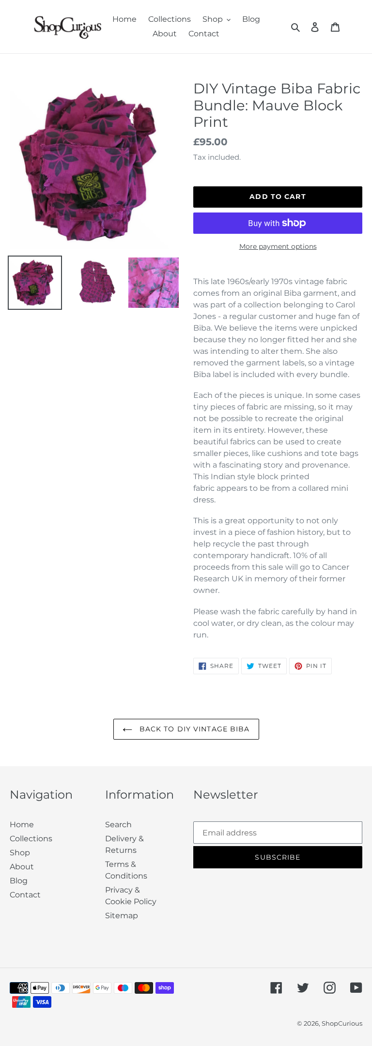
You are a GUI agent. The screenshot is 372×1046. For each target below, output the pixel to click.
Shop (20, 852)
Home (22, 824)
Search (118, 824)
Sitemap (121, 915)
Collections (31, 838)
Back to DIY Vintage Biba (193, 729)
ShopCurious (342, 1023)
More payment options (278, 246)
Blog (19, 880)
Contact (25, 894)
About (22, 866)
